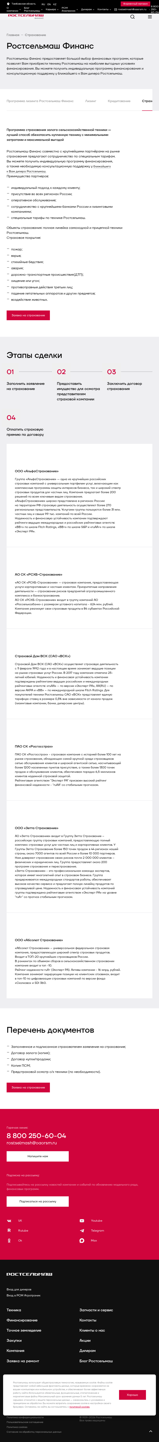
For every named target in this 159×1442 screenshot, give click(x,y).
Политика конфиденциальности (25, 1417)
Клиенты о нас (92, 1330)
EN (49, 4)
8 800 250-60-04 (36, 1136)
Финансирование (22, 1320)
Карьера (51, 9)
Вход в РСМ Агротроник (23, 1295)
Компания (15, 1350)
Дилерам (86, 9)
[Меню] (149, 16)
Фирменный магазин (135, 3)
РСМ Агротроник (68, 9)
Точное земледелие (24, 1330)
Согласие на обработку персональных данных (34, 1432)
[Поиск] (132, 16)
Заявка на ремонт (23, 1361)
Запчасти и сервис (96, 1310)
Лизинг (90, 101)
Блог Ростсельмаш (32, 9)
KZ (54, 4)
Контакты (103, 9)
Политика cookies (17, 1427)
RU (43, 4)
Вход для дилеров (19, 1289)
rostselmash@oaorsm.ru (32, 1143)
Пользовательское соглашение (25, 1422)
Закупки (14, 1340)
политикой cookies (79, 1406)
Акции (85, 1340)
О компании (12, 9)
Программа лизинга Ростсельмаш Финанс (40, 101)
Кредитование (119, 101)
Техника (14, 1310)
